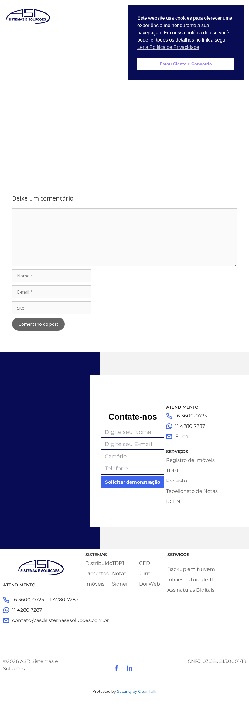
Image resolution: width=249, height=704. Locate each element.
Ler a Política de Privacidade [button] (168, 47)
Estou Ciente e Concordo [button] (186, 63)
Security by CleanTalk (136, 691)
